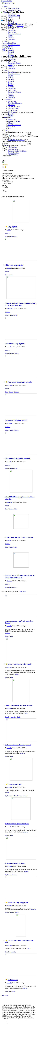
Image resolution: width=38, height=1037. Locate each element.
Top (3, 1021)
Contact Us (10, 1021)
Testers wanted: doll (14, 784)
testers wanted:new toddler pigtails (19, 664)
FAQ (9, 126)
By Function (8, 796)
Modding (11, 26)
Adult (15, 236)
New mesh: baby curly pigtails (20, 382)
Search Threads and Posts (16, 140)
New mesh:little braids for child (17, 459)
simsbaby (9, 308)
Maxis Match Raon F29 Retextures (19, 537)
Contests (11, 37)
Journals (10, 114)
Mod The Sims (9, 3)
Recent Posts (12, 101)
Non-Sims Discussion (15, 103)
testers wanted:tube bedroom (15, 863)
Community (8, 99)
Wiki (9, 128)
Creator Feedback (13, 153)
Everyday (13, 717)
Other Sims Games (14, 106)
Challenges (11, 39)
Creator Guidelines (14, 149)
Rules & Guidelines (14, 125)
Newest (10, 17)
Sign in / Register (6, 1)
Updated (11, 21)
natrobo (9, 347)
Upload (6, 145)
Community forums (14, 34)
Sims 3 (6, 41)
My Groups (12, 112)
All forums (11, 105)
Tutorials (11, 28)
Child (15, 315)
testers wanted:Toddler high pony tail (18, 745)
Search (6, 130)
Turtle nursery (13, 980)
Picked (10, 25)
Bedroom (14, 874)
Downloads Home (14, 16)
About (10, 123)
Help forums (12, 32)
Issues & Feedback (14, 121)
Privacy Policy (20, 1021)
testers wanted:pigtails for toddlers (17, 824)
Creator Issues (12, 155)
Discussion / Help (13, 8)
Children (25, 796)
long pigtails (12, 227)
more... (7, 233)
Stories (10, 36)
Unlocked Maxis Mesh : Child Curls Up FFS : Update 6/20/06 (20, 304)
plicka (9, 230)
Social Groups (12, 110)
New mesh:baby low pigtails (16, 420)
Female (11, 236)
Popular (10, 19)
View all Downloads (8, 170)
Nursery (14, 991)
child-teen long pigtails (14, 265)
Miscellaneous (18, 796)
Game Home (12, 14)
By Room (8, 874)
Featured (11, 23)
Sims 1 (6, 6)
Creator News (12, 147)
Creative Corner (13, 108)
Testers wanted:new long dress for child (19, 705)
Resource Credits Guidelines (17, 151)
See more (23, 591)
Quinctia (9, 581)
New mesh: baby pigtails (15, 344)
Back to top (4, 995)
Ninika (9, 540)
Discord (10, 116)
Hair (6, 236)
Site (5, 117)
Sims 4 (6, 70)
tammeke (9, 502)
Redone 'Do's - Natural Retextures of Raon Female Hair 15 (19, 577)
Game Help (12, 30)
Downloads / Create (14, 10)
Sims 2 (6, 12)
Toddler (16, 353)
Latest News (12, 119)
